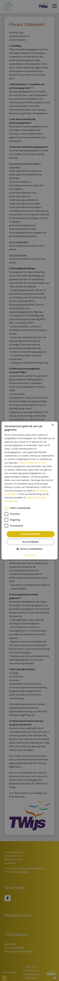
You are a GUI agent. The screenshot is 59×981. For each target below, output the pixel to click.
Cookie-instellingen (36, 497)
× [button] (52, 425)
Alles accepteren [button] (30, 534)
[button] (29, 549)
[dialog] (30, 490)
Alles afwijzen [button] (30, 542)
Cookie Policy (30, 555)
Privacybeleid (11, 501)
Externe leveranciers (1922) (32, 462)
